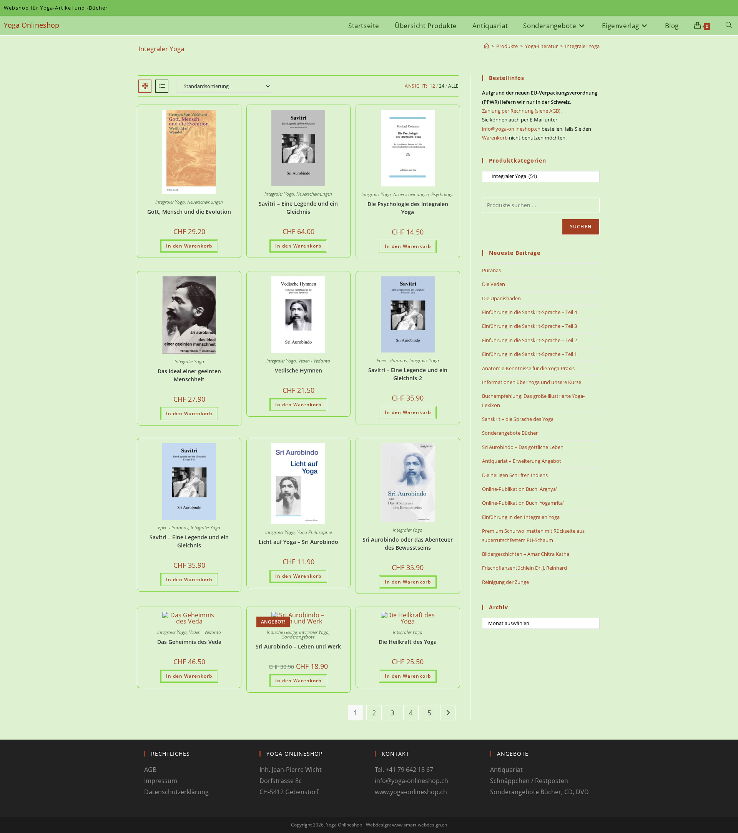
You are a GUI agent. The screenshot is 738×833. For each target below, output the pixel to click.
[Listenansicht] (161, 86)
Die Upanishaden (501, 298)
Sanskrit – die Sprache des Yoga (518, 419)
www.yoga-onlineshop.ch (411, 792)
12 (432, 86)
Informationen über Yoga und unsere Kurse (531, 382)
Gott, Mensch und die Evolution (189, 211)
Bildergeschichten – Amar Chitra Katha (525, 553)
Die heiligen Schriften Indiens (515, 475)
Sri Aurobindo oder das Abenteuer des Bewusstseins (407, 543)
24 (441, 86)
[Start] (486, 46)
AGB (150, 769)
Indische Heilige (282, 632)
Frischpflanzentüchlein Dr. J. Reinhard (524, 567)
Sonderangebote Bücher (510, 432)
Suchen (581, 226)
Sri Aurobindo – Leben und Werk (298, 646)
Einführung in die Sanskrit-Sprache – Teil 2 (529, 340)
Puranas (491, 270)
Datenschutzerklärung (176, 792)
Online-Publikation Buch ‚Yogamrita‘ (522, 502)
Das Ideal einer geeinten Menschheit (189, 375)
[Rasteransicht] (144, 86)
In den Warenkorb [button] (189, 246)
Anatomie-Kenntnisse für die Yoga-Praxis (528, 368)
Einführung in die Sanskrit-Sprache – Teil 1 (529, 354)
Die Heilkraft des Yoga (408, 641)
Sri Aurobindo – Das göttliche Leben (522, 447)
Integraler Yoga (582, 46)
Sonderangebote (298, 636)
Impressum (160, 780)
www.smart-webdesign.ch (419, 824)
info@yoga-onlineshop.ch (511, 128)
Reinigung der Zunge (505, 582)
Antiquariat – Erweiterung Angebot (521, 460)
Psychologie (442, 194)
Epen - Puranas (392, 360)
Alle (453, 86)
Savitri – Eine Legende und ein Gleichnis (298, 207)
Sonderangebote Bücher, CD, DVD (539, 792)
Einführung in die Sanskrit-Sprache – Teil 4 (529, 312)
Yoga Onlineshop (31, 25)
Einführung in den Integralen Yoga (521, 517)
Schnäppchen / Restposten (529, 780)
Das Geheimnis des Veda (189, 641)
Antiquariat (506, 769)
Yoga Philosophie (314, 532)
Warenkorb (495, 137)
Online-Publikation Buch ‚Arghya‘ (519, 489)
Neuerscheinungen (205, 202)
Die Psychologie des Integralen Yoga (407, 208)
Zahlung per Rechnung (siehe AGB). (522, 110)
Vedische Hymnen (298, 370)
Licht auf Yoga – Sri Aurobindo (298, 541)
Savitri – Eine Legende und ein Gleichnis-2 (407, 374)
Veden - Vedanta (314, 360)
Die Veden (493, 284)
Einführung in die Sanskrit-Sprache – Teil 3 (529, 326)
